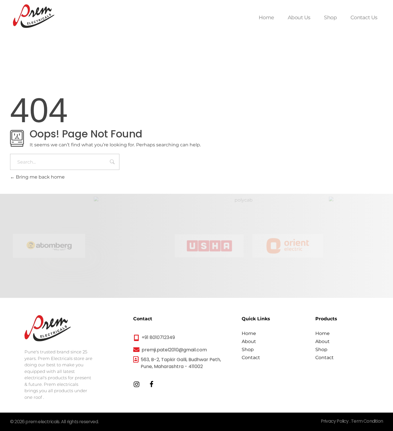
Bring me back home (40, 177)
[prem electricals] (33, 16)
